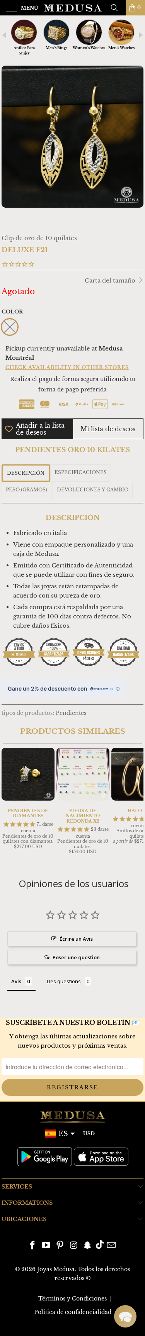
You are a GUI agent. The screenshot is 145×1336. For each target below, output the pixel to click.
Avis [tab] (16, 981)
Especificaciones (81, 472)
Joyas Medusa (56, 1269)
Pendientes (71, 713)
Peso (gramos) (26, 490)
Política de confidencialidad (72, 1312)
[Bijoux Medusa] (72, 7)
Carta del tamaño (111, 280)
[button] (125, 1316)
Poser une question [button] (76, 957)
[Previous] (9, 805)
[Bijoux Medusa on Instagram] (74, 1246)
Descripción (25, 473)
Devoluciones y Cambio (92, 490)
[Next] (136, 805)
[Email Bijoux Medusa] (112, 1246)
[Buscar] (117, 7)
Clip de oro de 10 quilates (39, 238)
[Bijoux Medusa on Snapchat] (88, 1246)
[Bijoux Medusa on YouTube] (46, 1246)
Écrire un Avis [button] (76, 938)
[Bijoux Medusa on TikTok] (100, 1246)
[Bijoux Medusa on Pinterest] (60, 1246)
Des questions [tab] (64, 981)
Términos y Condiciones (72, 1298)
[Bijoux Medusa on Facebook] (32, 1246)
